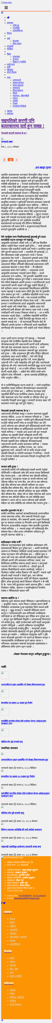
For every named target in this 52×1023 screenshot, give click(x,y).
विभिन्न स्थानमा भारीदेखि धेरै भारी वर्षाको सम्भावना (21, 829)
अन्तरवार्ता (17, 80)
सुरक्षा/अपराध (18, 82)
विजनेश (16, 41)
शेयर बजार (17, 43)
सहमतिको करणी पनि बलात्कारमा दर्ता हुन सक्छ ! (22, 123)
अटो (12, 972)
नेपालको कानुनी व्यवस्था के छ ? (14, 133)
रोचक (15, 103)
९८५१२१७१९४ (25, 895)
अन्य (9, 77)
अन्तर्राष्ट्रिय (18, 30)
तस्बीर (15, 101)
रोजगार (16, 59)
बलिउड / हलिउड (17, 997)
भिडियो (13, 1001)
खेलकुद (13, 933)
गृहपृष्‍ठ (9, 111)
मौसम (15, 93)
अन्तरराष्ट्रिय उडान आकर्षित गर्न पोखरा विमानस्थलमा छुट (24, 759)
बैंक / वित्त (14, 969)
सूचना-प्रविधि (16, 976)
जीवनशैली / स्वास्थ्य (18, 937)
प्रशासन (16, 88)
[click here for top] (2, 1020)
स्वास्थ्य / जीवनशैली (21, 95)
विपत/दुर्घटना (18, 90)
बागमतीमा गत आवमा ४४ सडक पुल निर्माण (18, 776)
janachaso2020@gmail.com (26, 898)
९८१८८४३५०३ (39, 895)
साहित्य (10, 49)
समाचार (10, 23)
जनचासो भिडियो (19, 106)
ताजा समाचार (15, 1004)
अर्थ (8, 38)
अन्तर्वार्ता (13, 929)
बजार (12, 958)
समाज (12, 919)
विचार (9, 33)
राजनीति (16, 28)
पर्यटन (15, 98)
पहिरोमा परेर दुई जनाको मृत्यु (12, 813)
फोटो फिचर (11, 72)
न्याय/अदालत (18, 85)
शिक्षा (9, 54)
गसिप (12, 993)
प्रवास (12, 940)
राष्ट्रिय (16, 25)
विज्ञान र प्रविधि (19, 62)
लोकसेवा (16, 56)
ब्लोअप (12, 990)
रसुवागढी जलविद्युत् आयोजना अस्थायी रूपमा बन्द (21, 846)
